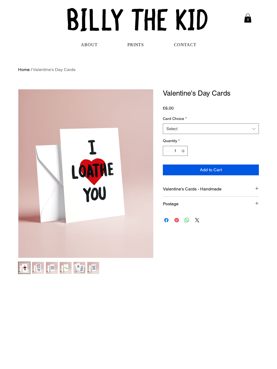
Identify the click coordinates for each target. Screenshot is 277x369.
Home (24, 69)
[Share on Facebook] (166, 220)
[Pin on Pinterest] (176, 220)
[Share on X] (197, 220)
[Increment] (183, 151)
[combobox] (211, 128)
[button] (248, 18)
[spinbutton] (175, 151)
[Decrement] (167, 151)
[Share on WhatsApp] (187, 220)
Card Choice (175, 118)
